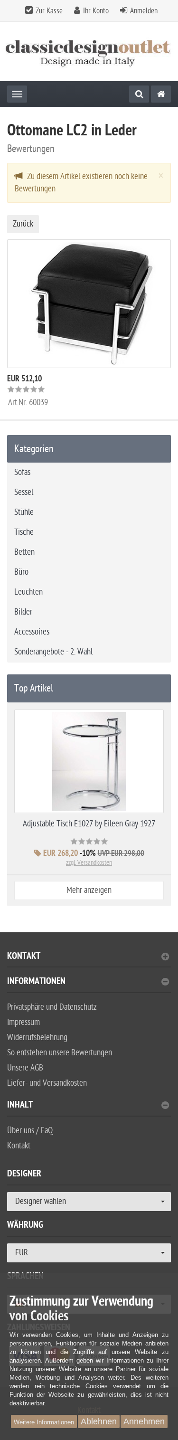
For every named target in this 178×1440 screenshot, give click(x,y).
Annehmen (144, 1421)
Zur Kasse (49, 11)
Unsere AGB (25, 1068)
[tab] (89, 960)
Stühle (24, 512)
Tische (24, 532)
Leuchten (28, 592)
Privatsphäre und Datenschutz (52, 1007)
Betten (24, 552)
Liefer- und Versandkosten (47, 1083)
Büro (21, 572)
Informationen (36, 982)
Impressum (23, 1022)
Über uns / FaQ (30, 1131)
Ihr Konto (96, 11)
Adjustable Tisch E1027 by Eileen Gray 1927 (89, 824)
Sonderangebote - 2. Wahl (53, 652)
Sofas (22, 472)
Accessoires (31, 632)
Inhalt (20, 1106)
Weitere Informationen (44, 1422)
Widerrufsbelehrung (37, 1037)
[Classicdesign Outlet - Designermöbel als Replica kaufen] (89, 52)
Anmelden (144, 11)
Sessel (23, 492)
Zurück (23, 224)
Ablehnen (99, 1421)
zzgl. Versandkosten (89, 863)
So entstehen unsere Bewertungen (59, 1053)
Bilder (23, 612)
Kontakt (23, 957)
